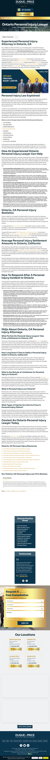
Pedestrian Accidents (23, 538)
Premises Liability (22, 540)
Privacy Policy (15, 619)
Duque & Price (22, 59)
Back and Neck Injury (23, 527)
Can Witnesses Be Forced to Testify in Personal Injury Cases (19, 468)
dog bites (37, 62)
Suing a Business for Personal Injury (12, 464)
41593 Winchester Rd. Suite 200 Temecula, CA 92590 (31, 659)
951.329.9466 (33, 646)
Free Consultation (25, 14)
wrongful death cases (17, 62)
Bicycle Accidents (22, 529)
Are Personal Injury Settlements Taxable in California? (17, 453)
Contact (45, 741)
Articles (34, 741)
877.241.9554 (26, 10)
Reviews (40, 741)
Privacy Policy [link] (31, 749)
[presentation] (23, 581)
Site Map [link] (24, 749)
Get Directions (16, 649)
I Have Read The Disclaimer (37, 619)
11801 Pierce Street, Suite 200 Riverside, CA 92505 (31, 643)
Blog (30, 741)
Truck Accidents (22, 541)
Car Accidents (21, 531)
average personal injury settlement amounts (29, 250)
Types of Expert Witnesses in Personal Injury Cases (16, 451)
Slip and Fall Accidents (9, 129)
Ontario (39, 341)
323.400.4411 (15, 663)
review (11, 491)
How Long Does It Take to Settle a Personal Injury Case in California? (21, 459)
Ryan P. (6, 491)
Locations (25, 741)
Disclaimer (8, 619)
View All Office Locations (25, 726)
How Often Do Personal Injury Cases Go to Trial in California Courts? (21, 455)
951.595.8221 (32, 663)
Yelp (25, 491)
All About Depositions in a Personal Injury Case (15, 462)
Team (11, 741)
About (7, 741)
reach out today (14, 436)
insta (24, 745)
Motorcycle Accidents (23, 536)
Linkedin (28, 745)
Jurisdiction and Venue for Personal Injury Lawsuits (16, 449)
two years (43, 377)
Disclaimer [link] (18, 749)
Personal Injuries (22, 525)
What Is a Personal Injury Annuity (12, 466)
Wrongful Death (22, 545)
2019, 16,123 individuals (18, 226)
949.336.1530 (15, 646)
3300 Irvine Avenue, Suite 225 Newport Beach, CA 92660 (14, 643)
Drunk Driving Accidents (24, 534)
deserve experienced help (32, 64)
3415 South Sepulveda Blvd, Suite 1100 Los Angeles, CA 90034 (14, 659)
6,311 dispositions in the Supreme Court (27, 232)
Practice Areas (18, 741)
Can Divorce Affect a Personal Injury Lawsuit (15, 470)
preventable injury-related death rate (19, 234)
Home (3, 741)
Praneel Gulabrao (7, 478)
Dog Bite (19, 533)
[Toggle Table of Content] (15, 37)
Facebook (21, 745)
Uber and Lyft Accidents (24, 543)
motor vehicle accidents (24, 60)
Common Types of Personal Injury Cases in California (17, 457)
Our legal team (17, 65)
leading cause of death (25, 235)
